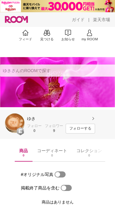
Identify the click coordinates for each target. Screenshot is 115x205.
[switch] (60, 174)
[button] (15, 123)
